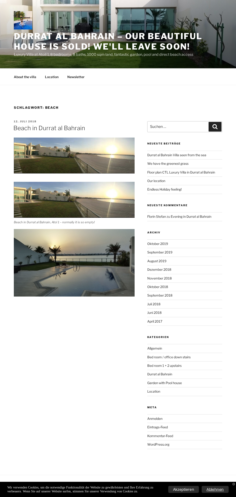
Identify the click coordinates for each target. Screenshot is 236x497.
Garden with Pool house (164, 383)
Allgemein (154, 348)
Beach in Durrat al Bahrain (49, 128)
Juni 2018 (154, 313)
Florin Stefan (156, 216)
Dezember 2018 (159, 269)
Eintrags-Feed (157, 427)
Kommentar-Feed (160, 436)
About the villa (25, 77)
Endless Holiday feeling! (164, 189)
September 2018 (159, 295)
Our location (156, 181)
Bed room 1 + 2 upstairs (164, 366)
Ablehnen (215, 489)
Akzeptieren (183, 489)
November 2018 (159, 278)
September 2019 (159, 252)
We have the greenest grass (168, 163)
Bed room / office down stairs (169, 357)
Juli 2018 (153, 304)
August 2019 (156, 261)
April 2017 (154, 321)
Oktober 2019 (157, 244)
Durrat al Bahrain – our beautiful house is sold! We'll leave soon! (108, 41)
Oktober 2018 (157, 287)
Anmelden (154, 419)
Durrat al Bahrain (159, 374)
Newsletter (76, 77)
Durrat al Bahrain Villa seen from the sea (176, 155)
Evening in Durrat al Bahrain (191, 216)
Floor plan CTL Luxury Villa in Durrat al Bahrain (181, 172)
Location (52, 77)
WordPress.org (158, 444)
